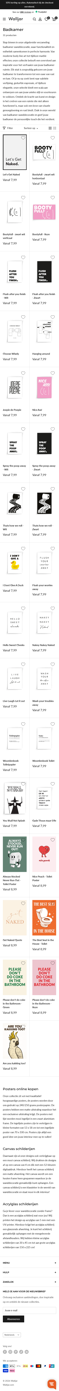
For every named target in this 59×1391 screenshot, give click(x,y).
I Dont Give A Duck (13, 585)
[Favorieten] (46, 19)
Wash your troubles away (43, 702)
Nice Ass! (37, 409)
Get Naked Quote (12, 940)
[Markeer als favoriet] (23, 137)
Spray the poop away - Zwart (43, 467)
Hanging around (41, 353)
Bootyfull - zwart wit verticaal (14, 236)
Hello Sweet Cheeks (13, 645)
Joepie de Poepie (12, 409)
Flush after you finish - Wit (14, 296)
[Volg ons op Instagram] (10, 1352)
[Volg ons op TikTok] (21, 1352)
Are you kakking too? (14, 1063)
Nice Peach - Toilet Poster (42, 878)
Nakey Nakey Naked (43, 645)
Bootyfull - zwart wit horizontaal (43, 176)
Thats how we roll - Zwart (42, 527)
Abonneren (13, 1319)
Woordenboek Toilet (43, 760)
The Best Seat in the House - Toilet (43, 942)
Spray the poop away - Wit (14, 467)
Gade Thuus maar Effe (44, 820)
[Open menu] (4, 19)
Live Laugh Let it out (14, 700)
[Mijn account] (40, 19)
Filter (10, 128)
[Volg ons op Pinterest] (16, 1352)
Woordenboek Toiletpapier (11, 762)
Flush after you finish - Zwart (43, 296)
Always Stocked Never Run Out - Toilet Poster (12, 880)
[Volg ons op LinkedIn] (27, 1352)
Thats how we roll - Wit (13, 527)
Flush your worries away (42, 587)
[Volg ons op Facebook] (5, 1352)
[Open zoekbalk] (34, 19)
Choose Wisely (11, 353)
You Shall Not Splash (14, 820)
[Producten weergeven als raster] (50, 128)
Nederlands (9, 1335)
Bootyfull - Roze (41, 234)
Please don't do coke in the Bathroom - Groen (14, 1003)
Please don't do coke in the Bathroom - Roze (43, 1003)
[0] (54, 19)
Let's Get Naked (11, 174)
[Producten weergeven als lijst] (55, 128)
